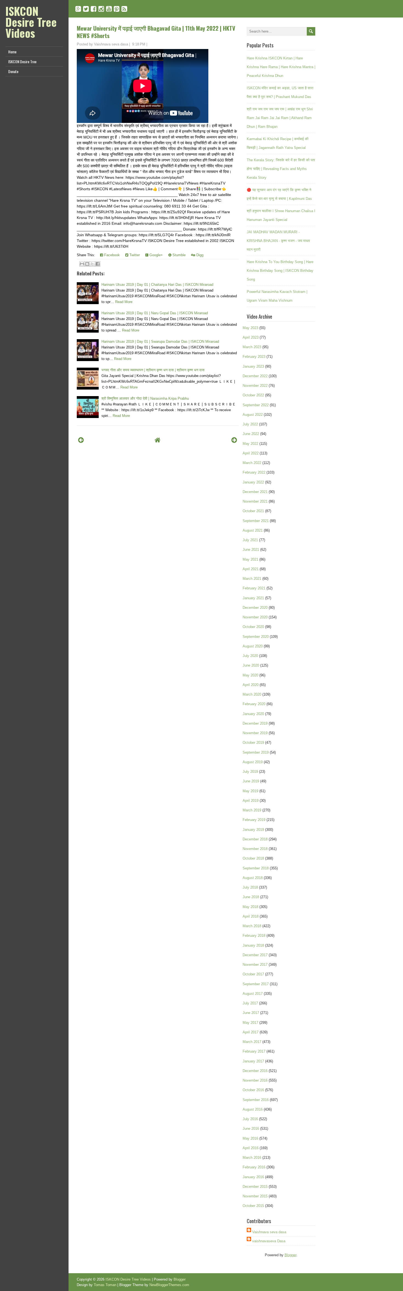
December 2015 (255, 1187)
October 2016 (253, 1090)
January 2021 (253, 598)
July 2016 (250, 1119)
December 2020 (255, 608)
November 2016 (255, 1080)
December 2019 (255, 723)
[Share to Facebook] (97, 264)
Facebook (111, 255)
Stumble (178, 255)
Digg (199, 255)
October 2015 (253, 1206)
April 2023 (251, 337)
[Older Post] (234, 440)
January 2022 (253, 482)
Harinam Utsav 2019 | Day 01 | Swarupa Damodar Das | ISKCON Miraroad (160, 341)
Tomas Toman (105, 1285)
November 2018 (255, 849)
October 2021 (253, 511)
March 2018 (252, 926)
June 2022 (251, 434)
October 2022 (253, 395)
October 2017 (253, 974)
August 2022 (253, 415)
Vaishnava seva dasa (269, 1232)
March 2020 (252, 694)
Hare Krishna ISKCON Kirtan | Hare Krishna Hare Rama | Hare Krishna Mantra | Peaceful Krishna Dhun (281, 67)
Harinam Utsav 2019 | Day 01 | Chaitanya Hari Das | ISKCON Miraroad (157, 285)
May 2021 (250, 559)
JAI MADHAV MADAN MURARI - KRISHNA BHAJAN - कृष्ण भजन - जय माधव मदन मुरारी (278, 241)
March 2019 (252, 810)
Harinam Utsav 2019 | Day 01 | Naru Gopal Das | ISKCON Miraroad (154, 313)
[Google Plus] (78, 9)
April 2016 (251, 1148)
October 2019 (253, 742)
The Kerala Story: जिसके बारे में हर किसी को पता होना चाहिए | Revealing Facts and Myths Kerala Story (281, 169)
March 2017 (252, 1042)
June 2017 (251, 1013)
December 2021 (255, 492)
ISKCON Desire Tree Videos (31, 22)
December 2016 (255, 1071)
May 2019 (250, 791)
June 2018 (251, 897)
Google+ (155, 255)
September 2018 (256, 868)
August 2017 (253, 994)
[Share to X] (92, 264)
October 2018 (253, 858)
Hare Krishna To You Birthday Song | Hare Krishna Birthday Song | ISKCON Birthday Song (280, 270)
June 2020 (251, 665)
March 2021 (252, 579)
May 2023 (250, 328)
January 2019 (253, 830)
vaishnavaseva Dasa (268, 1241)
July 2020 (250, 656)
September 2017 (256, 984)
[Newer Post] (81, 440)
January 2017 (253, 1061)
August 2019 (253, 762)
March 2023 (252, 347)
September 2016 (256, 1100)
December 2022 (255, 376)
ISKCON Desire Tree (22, 61)
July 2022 (250, 424)
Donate (13, 71)
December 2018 (255, 839)
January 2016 (253, 1177)
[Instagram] (101, 9)
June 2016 (251, 1128)
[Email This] (82, 264)
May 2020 (250, 675)
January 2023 (253, 366)
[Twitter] (86, 9)
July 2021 (250, 540)
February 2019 (254, 820)
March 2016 (252, 1157)
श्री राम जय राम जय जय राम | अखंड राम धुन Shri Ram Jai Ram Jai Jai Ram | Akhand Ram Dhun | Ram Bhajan (280, 118)
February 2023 (254, 357)
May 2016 (250, 1138)
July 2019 (250, 772)
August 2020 (253, 646)
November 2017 (255, 965)
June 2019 (251, 781)
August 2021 (253, 530)
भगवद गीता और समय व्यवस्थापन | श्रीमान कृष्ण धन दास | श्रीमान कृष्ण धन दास (153, 370)
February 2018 (254, 935)
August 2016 (253, 1109)
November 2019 (255, 733)
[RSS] (124, 9)
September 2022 (256, 405)
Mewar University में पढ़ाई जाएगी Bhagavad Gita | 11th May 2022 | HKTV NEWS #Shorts (156, 32)
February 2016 (254, 1167)
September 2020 (256, 637)
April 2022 (251, 453)
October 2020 (253, 627)
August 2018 (253, 878)
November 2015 (255, 1196)
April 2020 (251, 685)
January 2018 (253, 945)
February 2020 (254, 704)
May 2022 (250, 444)
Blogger (290, 1255)
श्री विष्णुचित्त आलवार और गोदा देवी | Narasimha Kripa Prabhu (145, 398)
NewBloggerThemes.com (169, 1285)
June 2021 (251, 549)
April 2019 (251, 801)
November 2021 (255, 501)
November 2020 (255, 617)
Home (12, 51)
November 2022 (255, 386)
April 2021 (251, 569)
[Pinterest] (117, 9)
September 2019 (256, 752)
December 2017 (255, 955)
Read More (123, 302)
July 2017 (250, 1003)
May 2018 (250, 907)
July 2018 (250, 887)
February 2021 (254, 588)
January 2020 (253, 714)
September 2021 (256, 521)
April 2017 (251, 1032)
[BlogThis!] (87, 264)
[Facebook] (94, 9)
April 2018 (251, 916)
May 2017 (250, 1023)
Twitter (134, 255)
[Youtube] (109, 9)
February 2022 (254, 472)
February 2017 (254, 1051)
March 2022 (252, 463)
